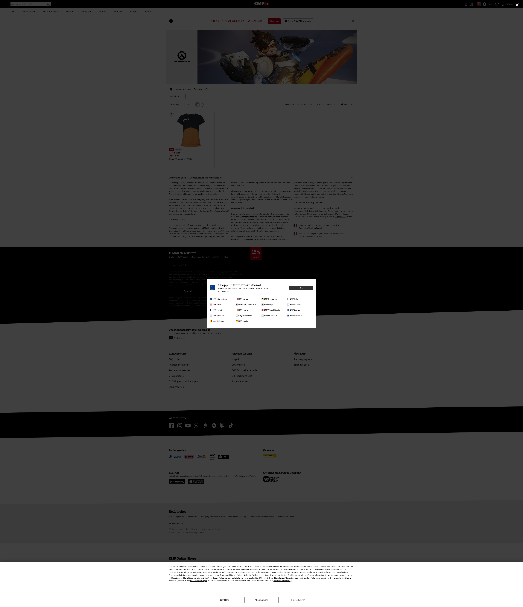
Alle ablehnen (261, 600)
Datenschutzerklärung (282, 580)
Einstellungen (298, 599)
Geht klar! (224, 600)
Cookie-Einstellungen (198, 580)
